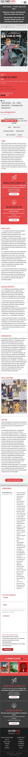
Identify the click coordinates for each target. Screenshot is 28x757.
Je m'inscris (14, 194)
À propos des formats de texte (10, 635)
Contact (21, 747)
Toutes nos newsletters (14, 191)
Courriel (5, 604)
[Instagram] (19, 733)
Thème (9, 127)
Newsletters (21, 745)
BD (13, 25)
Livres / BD (8, 25)
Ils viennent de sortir (8, 121)
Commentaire (6, 616)
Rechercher (7, 747)
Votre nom (5, 597)
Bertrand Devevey (10, 112)
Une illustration (10, 135)
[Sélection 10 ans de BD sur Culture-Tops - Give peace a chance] (5, 667)
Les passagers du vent (16, 105)
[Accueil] (8, 2)
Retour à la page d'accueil (14, 480)
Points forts (16, 127)
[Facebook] (15, 733)
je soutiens (14, 220)
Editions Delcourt (6, 108)
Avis (14, 103)
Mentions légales (19, 753)
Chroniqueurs (21, 741)
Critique (19, 103)
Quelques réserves (8, 131)
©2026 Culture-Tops (10, 753)
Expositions (7, 743)
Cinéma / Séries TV (7, 741)
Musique (7, 745)
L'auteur (19, 135)
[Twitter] (17, 733)
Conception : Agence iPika (14, 755)
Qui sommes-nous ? (21, 737)
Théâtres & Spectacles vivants (7, 737)
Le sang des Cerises (21, 25)
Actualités (21, 739)
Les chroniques (21, 743)
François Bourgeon (6, 103)
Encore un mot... (20, 131)
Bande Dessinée (6, 105)
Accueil (2, 25)
